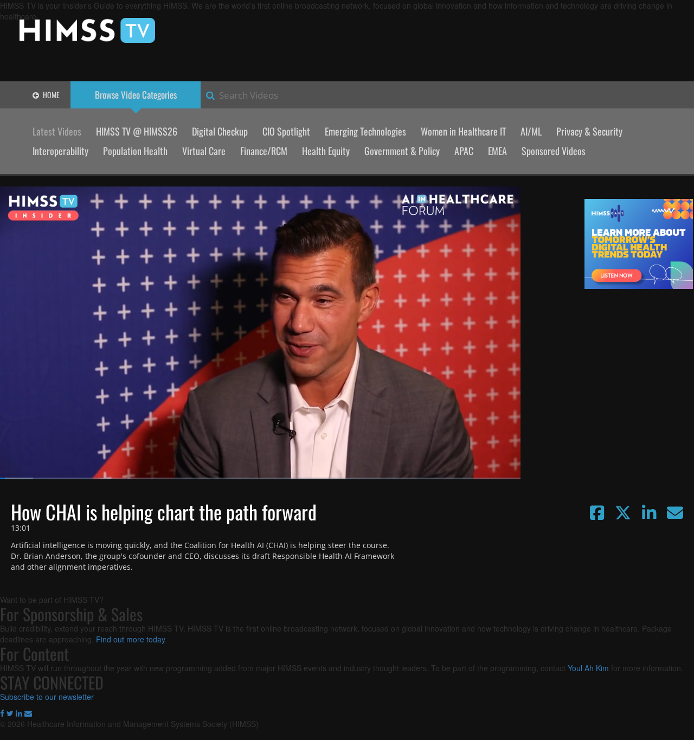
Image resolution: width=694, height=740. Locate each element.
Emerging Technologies (365, 131)
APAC (463, 151)
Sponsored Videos (554, 151)
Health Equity (326, 151)
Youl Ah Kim (588, 667)
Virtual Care (204, 151)
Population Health (135, 151)
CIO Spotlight (286, 131)
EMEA (497, 151)
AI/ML (531, 131)
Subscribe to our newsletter (47, 696)
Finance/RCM (263, 151)
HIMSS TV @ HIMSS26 (136, 131)
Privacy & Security (589, 131)
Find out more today (130, 639)
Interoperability (60, 151)
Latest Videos (57, 131)
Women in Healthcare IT (463, 131)
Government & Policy (402, 151)
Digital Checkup (220, 131)
